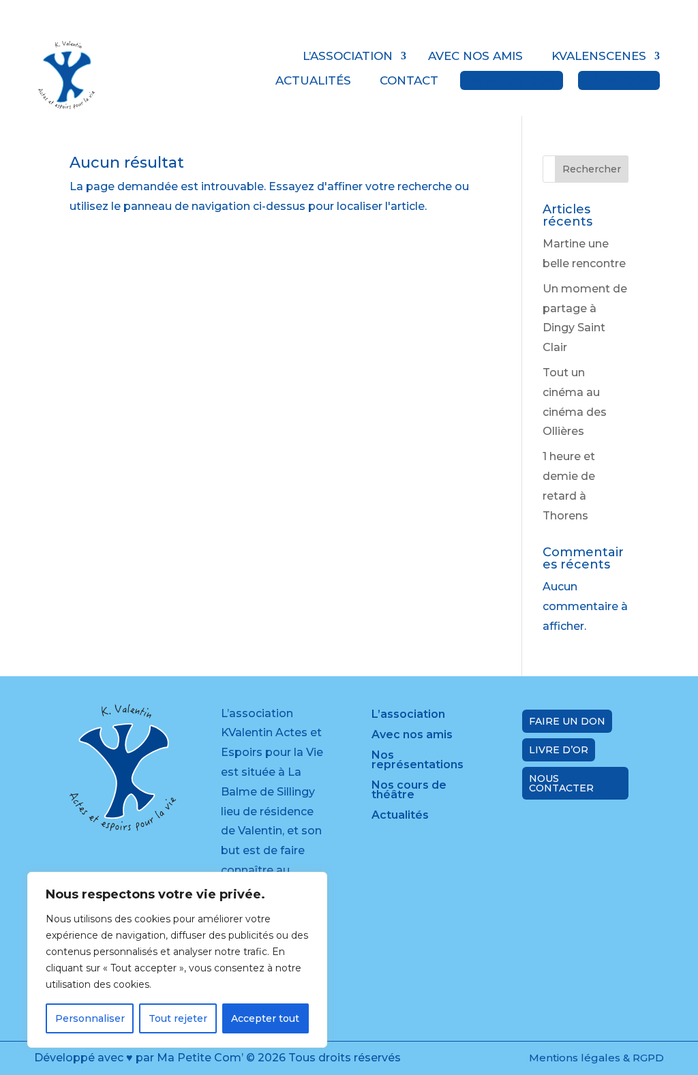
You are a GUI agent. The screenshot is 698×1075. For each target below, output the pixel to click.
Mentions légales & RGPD (596, 1057)
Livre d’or (619, 80)
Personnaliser (90, 1018)
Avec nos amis (475, 56)
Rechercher (591, 169)
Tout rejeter (178, 1018)
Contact (409, 80)
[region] (177, 960)
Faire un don (511, 80)
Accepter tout (265, 1018)
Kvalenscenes (598, 56)
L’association (348, 56)
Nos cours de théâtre (408, 791)
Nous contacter (561, 783)
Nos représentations (417, 761)
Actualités (313, 80)
